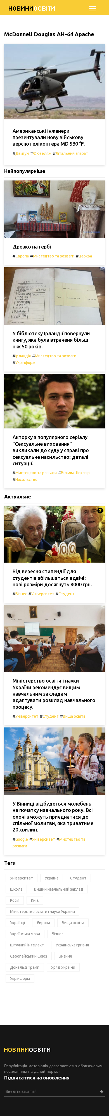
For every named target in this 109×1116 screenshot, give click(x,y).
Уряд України (63, 967)
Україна (51, 878)
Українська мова (25, 934)
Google (21, 839)
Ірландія (23, 356)
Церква (85, 256)
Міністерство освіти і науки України (42, 911)
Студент (66, 594)
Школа (16, 889)
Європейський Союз (28, 956)
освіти (32, 8)
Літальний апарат (72, 153)
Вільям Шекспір (75, 473)
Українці (17, 922)
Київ (35, 900)
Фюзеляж (42, 153)
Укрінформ (25, 362)
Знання (65, 956)
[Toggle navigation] (92, 8)
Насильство (26, 479)
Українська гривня (72, 945)
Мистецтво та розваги (53, 256)
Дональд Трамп (24, 967)
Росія (14, 900)
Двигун (22, 153)
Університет (42, 594)
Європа (22, 256)
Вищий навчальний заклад (58, 889)
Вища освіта (74, 716)
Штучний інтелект (27, 945)
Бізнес (21, 594)
